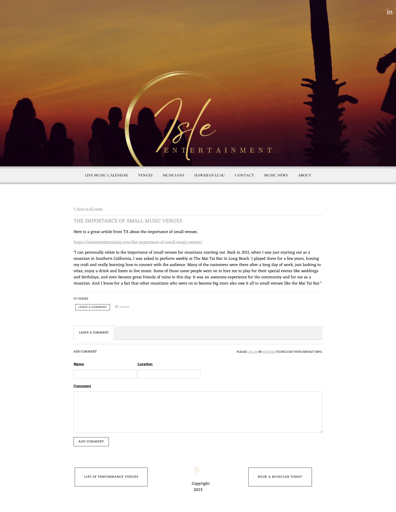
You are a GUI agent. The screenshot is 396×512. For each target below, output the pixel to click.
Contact (244, 175)
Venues (145, 175)
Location (145, 364)
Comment (82, 386)
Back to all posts (89, 209)
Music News (276, 175)
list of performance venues (111, 477)
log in (252, 352)
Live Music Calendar (106, 175)
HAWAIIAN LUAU (209, 175)
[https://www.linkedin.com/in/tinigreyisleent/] (389, 11)
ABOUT (304, 175)
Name (79, 364)
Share (124, 307)
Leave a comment (92, 307)
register (268, 352)
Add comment (91, 441)
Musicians (173, 175)
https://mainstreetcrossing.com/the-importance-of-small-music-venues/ (138, 242)
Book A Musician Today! (280, 477)
